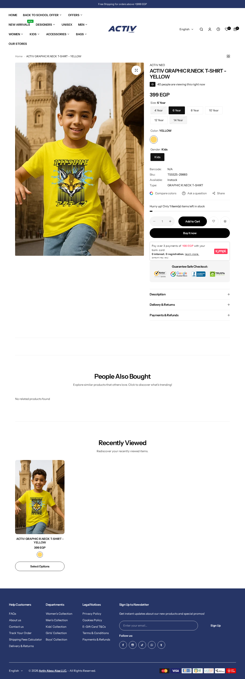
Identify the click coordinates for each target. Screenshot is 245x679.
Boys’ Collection (56, 639)
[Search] (201, 29)
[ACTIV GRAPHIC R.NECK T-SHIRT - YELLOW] (40, 497)
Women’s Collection (59, 613)
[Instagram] (132, 645)
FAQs (12, 613)
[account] (210, 29)
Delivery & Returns (21, 646)
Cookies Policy (92, 620)
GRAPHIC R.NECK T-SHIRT (185, 185)
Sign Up (215, 625)
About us (15, 620)
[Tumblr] (161, 645)
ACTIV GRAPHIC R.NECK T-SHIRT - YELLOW (40, 540)
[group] (79, 159)
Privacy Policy (91, 613)
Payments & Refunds (96, 639)
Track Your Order (20, 633)
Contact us (16, 626)
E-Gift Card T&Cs (94, 626)
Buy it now (189, 233)
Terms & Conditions (95, 633)
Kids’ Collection (56, 626)
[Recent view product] (218, 29)
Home (19, 56)
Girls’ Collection (56, 633)
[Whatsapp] (152, 645)
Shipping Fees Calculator (25, 639)
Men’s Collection (57, 620)
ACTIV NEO (157, 65)
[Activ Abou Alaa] (122, 29)
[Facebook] (123, 645)
